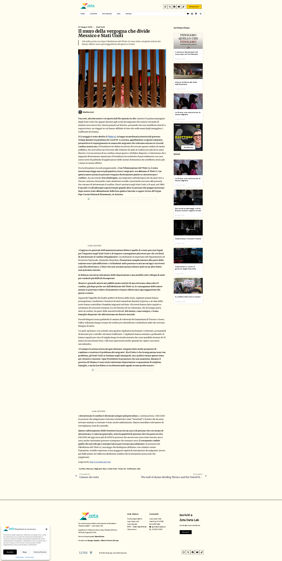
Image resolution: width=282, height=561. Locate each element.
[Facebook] (174, 7)
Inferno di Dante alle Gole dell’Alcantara (186, 83)
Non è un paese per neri (100, 462)
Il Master (93, 14)
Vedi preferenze (40, 552)
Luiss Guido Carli (133, 521)
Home (83, 14)
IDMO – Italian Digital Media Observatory (137, 528)
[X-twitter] (170, 7)
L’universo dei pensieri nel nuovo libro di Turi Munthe (186, 53)
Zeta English (107, 14)
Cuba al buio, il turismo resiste (188, 239)
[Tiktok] (183, 7)
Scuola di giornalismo (134, 519)
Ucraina (128, 14)
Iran (118, 14)
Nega (24, 552)
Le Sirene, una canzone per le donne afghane (187, 113)
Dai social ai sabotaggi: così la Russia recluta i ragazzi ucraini (188, 209)
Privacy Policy (29, 557)
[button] (46, 529)
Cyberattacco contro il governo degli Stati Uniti (185, 267)
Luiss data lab (132, 524)
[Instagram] (165, 7)
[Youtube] (179, 7)
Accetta (10, 552)
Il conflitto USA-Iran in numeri (188, 297)
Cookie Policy (20, 557)
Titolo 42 (112, 136)
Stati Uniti (100, 27)
